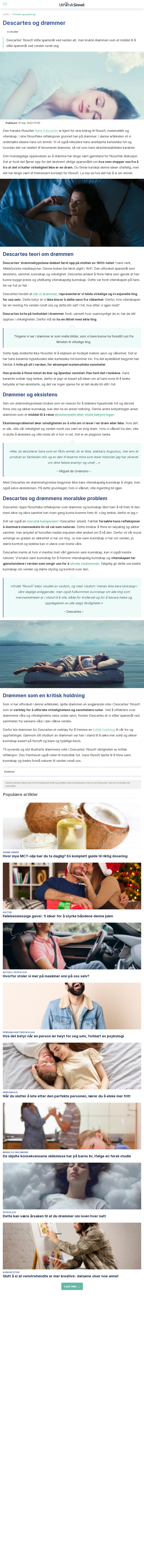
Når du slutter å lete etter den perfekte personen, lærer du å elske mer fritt (66, 1096)
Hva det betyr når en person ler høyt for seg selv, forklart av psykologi (63, 1036)
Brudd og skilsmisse (15, 1152)
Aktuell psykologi (15, 972)
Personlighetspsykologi (19, 1032)
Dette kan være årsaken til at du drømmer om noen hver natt (54, 1216)
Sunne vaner (11, 852)
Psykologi (9, 1212)
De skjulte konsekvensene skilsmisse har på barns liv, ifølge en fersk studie (67, 1156)
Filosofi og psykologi (24, 14)
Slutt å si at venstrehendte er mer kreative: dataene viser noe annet (61, 1276)
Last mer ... (72, 1286)
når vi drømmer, (45, 294)
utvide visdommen (84, 563)
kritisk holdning (104, 729)
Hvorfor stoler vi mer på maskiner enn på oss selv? (46, 976)
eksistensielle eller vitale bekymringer (84, 414)
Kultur (6, 14)
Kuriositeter (11, 1272)
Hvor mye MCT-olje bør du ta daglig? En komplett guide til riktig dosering (65, 856)
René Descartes (46, 131)
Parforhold (10, 1092)
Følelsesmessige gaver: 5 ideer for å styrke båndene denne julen (58, 916)
